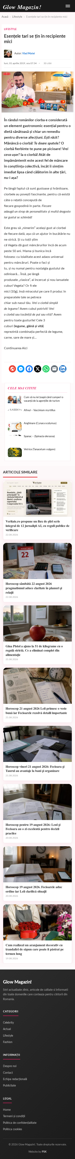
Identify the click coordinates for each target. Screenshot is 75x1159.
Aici (24, 348)
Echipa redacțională (15, 1079)
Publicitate (9, 1085)
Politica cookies (12, 1129)
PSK (44, 1152)
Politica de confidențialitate (19, 1123)
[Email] (54, 368)
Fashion (7, 1042)
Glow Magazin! (17, 982)
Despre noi (9, 1066)
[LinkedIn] (62, 368)
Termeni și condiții (14, 1116)
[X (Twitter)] (37, 368)
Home (7, 1110)
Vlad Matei (28, 53)
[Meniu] (68, 6)
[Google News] (12, 368)
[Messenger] (20, 368)
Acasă (5, 17)
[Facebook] (29, 368)
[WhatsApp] (46, 368)
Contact (8, 1072)
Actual (7, 1029)
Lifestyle (17, 17)
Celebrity (8, 1022)
